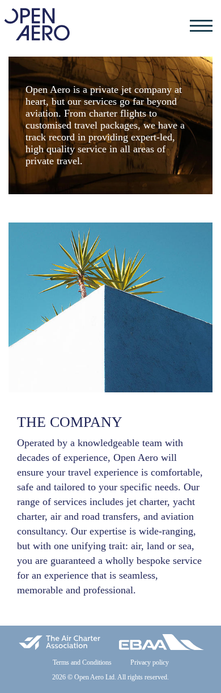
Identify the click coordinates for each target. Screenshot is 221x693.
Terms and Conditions (82, 662)
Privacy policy (149, 662)
